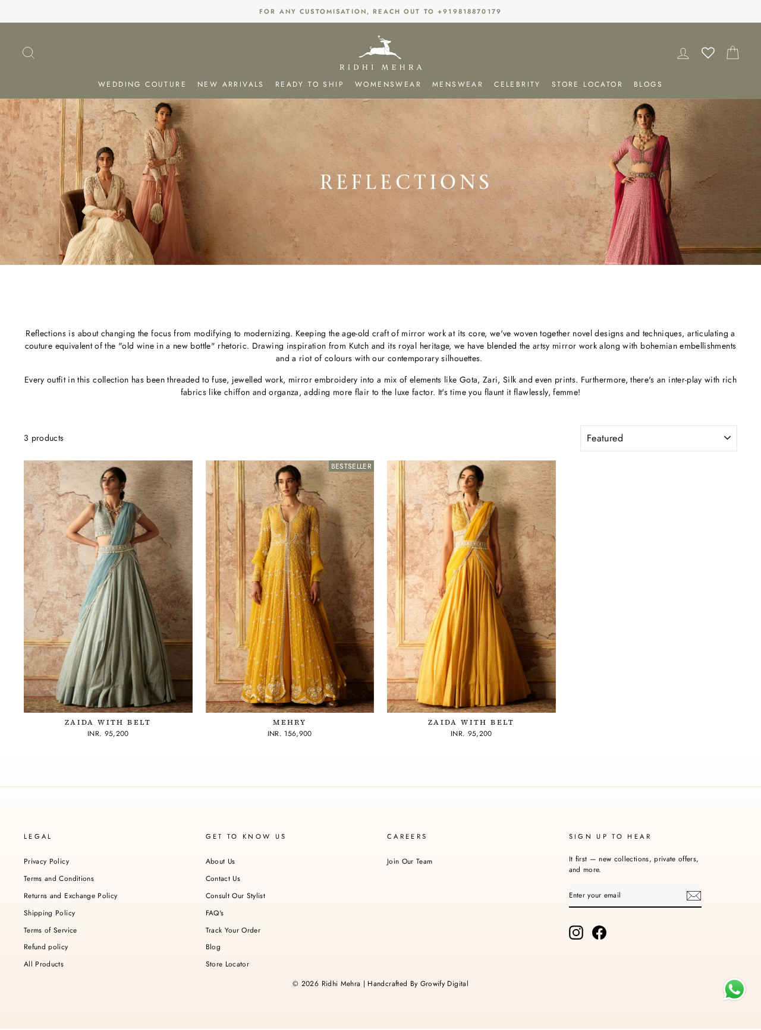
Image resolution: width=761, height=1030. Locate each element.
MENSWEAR (457, 84)
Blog (213, 946)
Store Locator (228, 964)
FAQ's (215, 913)
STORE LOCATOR (587, 84)
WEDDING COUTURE (142, 84)
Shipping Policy (49, 913)
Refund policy (46, 946)
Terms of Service (50, 930)
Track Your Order (233, 930)
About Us (220, 861)
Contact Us (223, 878)
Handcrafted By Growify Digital (417, 983)
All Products (44, 964)
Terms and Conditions (59, 878)
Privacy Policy (46, 861)
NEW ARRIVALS (231, 84)
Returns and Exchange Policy (70, 895)
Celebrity (517, 84)
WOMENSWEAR (388, 84)
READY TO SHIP (309, 84)
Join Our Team (410, 861)
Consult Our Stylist (236, 895)
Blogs (648, 84)
